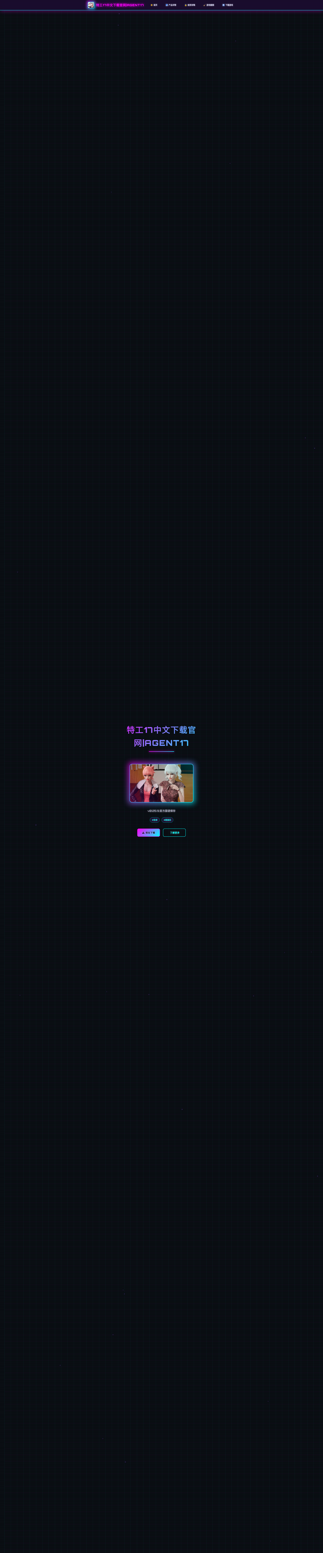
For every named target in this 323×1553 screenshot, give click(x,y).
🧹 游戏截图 (209, 5)
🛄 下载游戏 (227, 5)
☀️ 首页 (154, 5)
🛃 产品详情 (171, 5)
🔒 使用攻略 (190, 5)
